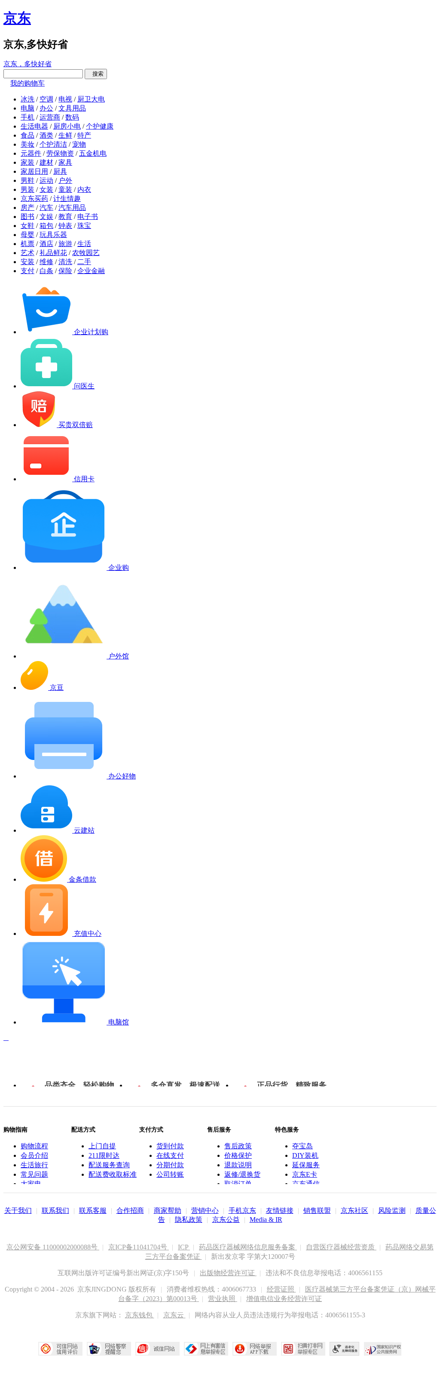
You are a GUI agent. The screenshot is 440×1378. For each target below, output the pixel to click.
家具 (65, 162)
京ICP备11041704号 (138, 1247)
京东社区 (354, 1210)
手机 (27, 117)
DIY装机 (305, 1155)
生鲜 (65, 135)
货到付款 (170, 1146)
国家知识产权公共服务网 (383, 1349)
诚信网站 (157, 1349)
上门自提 (102, 1146)
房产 (27, 207)
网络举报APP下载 (254, 1349)
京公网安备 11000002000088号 (52, 1247)
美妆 (27, 144)
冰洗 (27, 99)
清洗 (65, 261)
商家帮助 (167, 1210)
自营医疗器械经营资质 (341, 1247)
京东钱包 (139, 1315)
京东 (17, 18)
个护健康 (99, 126)
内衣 (84, 189)
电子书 (87, 216)
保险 (65, 270)
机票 (27, 243)
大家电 (31, 1183)
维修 (46, 261)
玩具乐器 (53, 234)
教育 (65, 216)
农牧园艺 (86, 252)
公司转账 (170, 1174)
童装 (65, 189)
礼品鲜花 (53, 252)
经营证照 (281, 1289)
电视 (65, 99)
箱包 (46, 225)
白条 (46, 270)
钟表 (65, 225)
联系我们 (55, 1210)
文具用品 (72, 108)
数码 (72, 117)
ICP (184, 1247)
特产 (84, 135)
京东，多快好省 (27, 64)
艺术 (27, 252)
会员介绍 (34, 1155)
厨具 (60, 171)
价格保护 (238, 1155)
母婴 (27, 234)
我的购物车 (27, 83)
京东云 (174, 1315)
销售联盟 (317, 1210)
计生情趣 (67, 198)
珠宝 (84, 225)
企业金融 (91, 270)
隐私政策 (188, 1219)
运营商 (50, 117)
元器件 (31, 153)
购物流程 (34, 1146)
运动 (46, 180)
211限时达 (104, 1155)
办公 (46, 108)
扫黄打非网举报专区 (303, 1349)
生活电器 (34, 126)
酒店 (46, 243)
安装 (27, 261)
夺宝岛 (302, 1146)
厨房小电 (67, 126)
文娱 (46, 216)
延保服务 (306, 1165)
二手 (84, 261)
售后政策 (238, 1146)
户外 (65, 180)
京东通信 (306, 1183)
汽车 (46, 207)
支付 (27, 270)
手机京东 (242, 1210)
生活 (84, 243)
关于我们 (18, 1210)
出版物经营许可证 (228, 1272)
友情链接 (279, 1210)
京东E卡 (304, 1174)
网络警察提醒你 (109, 1349)
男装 (27, 189)
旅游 (65, 243)
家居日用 (34, 171)
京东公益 (226, 1219)
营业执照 (222, 1298)
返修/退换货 (242, 1174)
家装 (27, 162)
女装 (46, 189)
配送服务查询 (109, 1165)
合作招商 (130, 1210)
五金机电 (93, 153)
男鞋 (27, 180)
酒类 (46, 135)
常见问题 (34, 1174)
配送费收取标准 (113, 1174)
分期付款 (170, 1165)
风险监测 (392, 1210)
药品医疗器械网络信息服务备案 (248, 1247)
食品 (27, 135)
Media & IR (266, 1219)
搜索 (96, 74)
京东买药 (34, 198)
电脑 (27, 108)
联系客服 (93, 1210)
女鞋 (27, 225)
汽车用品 (72, 207)
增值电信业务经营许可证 (284, 1298)
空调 (46, 99)
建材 (46, 162)
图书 (27, 216)
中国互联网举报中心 (206, 1349)
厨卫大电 (91, 99)
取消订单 (238, 1183)
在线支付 (170, 1155)
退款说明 (238, 1165)
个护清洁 (53, 144)
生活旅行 (34, 1165)
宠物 (79, 144)
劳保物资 (60, 153)
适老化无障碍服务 (345, 1349)
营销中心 (205, 1210)
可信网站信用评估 (60, 1349)
